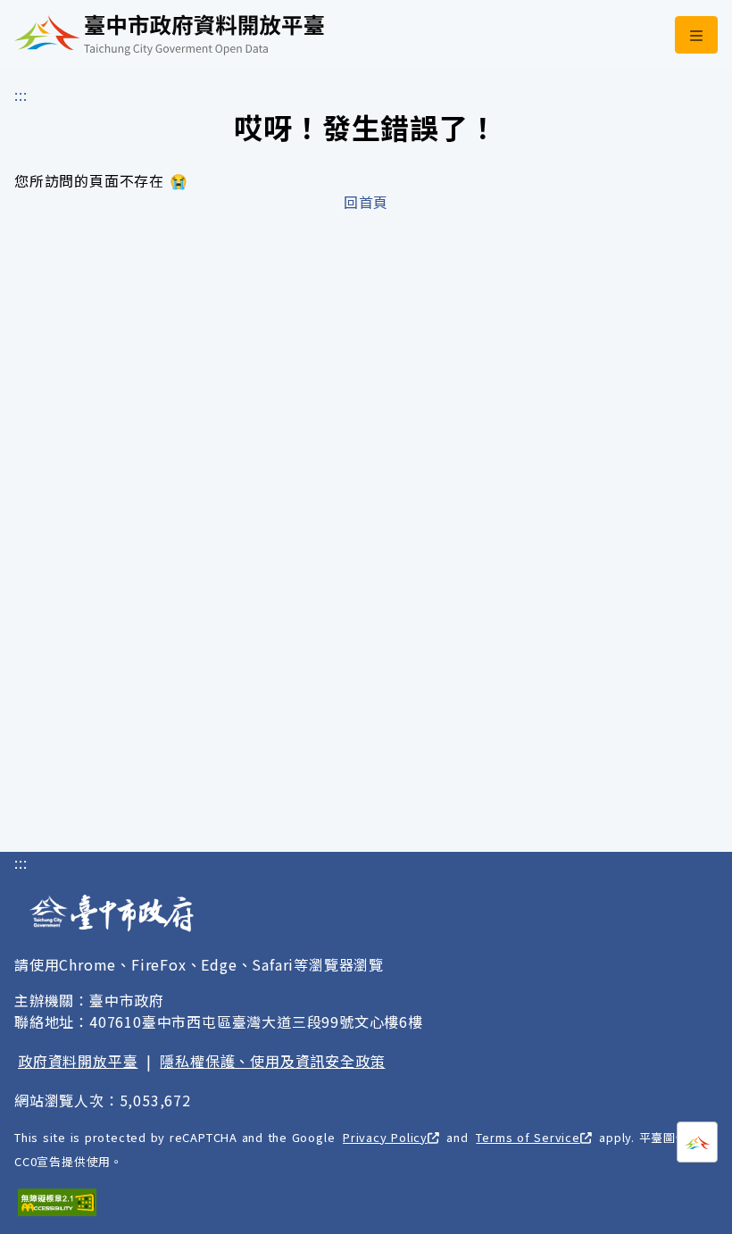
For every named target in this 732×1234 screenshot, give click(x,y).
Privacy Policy (385, 1137)
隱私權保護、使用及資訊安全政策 (272, 1060)
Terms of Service (527, 1137)
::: (20, 94)
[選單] (696, 35)
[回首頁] (169, 34)
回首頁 (366, 202)
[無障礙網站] (57, 1202)
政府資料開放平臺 (77, 1060)
